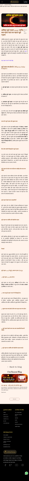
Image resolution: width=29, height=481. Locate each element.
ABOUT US (5, 414)
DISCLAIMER (5, 435)
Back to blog (16, 367)
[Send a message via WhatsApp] (26, 473)
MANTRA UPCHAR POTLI (18, 415)
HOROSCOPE (5, 416)
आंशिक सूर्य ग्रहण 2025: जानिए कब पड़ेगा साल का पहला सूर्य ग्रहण (13, 6)
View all (14, 399)
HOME (4, 412)
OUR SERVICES (6, 423)
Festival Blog (8, 4)
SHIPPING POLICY (6, 444)
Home (1, 4)
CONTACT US (5, 418)
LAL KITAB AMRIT (18, 412)
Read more (3, 392)
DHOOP (16, 422)
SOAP (16, 420)
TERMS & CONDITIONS (7, 437)
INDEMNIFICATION (6, 446)
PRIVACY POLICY (6, 439)
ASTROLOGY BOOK (18, 424)
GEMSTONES (17, 426)
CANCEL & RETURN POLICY (7, 442)
